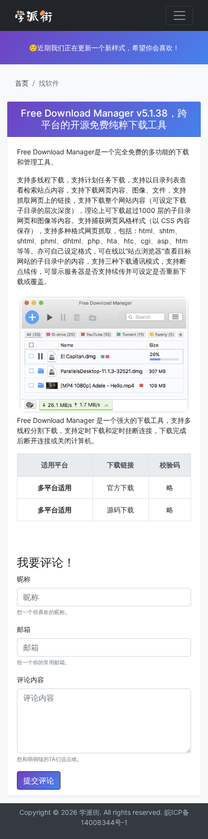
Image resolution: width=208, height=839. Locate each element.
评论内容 (30, 679)
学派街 (89, 812)
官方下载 (120, 487)
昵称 (23, 579)
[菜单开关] (179, 15)
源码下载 (120, 510)
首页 (22, 83)
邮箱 (23, 629)
